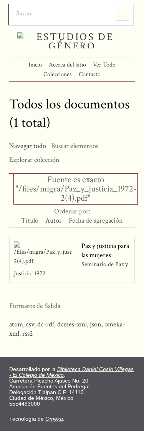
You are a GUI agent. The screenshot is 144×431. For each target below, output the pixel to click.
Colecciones (57, 74)
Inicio (35, 65)
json (95, 324)
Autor (53, 220)
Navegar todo (27, 145)
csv (30, 324)
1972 (40, 274)
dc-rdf (45, 324)
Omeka (54, 419)
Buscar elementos (74, 145)
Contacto (90, 74)
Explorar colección (34, 159)
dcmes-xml (72, 324)
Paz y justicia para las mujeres (105, 250)
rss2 (27, 333)
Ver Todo (104, 65)
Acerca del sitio (67, 65)
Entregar (122, 13)
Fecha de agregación (96, 220)
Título (29, 220)
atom (16, 324)
